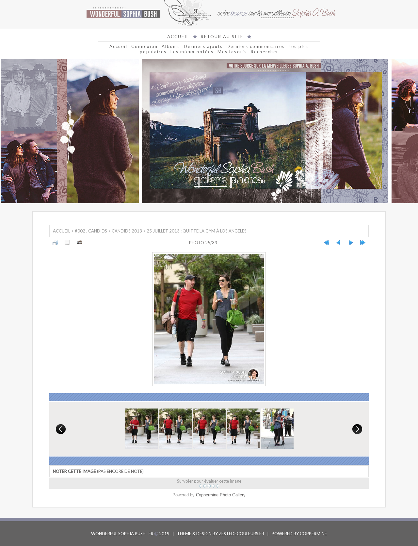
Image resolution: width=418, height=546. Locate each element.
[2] (205, 486)
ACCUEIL (178, 36)
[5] (218, 486)
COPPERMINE (313, 533)
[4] (213, 486)
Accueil (118, 46)
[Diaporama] (79, 243)
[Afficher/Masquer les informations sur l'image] (67, 243)
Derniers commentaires (256, 46)
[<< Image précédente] (339, 243)
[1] (201, 486)
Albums (171, 46)
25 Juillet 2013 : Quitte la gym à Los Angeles (197, 230)
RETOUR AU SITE (222, 36)
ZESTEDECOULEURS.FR (241, 533)
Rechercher (265, 51)
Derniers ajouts (203, 46)
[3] (209, 486)
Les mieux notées (192, 51)
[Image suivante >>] (351, 243)
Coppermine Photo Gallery (221, 494)
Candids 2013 (127, 230)
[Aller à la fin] (363, 243)
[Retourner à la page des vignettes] (55, 243)
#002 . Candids (91, 230)
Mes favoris (232, 51)
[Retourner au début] (326, 243)
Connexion (144, 46)
